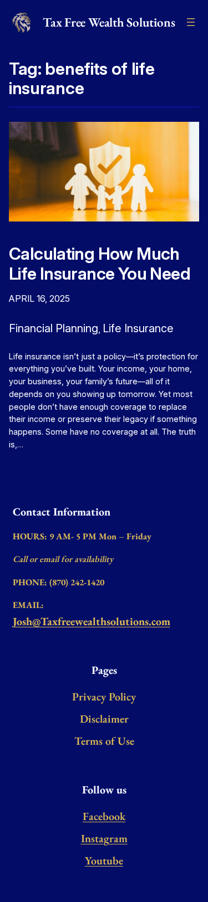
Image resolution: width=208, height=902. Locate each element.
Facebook (104, 816)
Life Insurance (138, 328)
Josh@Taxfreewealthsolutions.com (91, 621)
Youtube (104, 860)
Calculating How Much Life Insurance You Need (99, 263)
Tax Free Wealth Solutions (109, 22)
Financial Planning (53, 328)
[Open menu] (190, 22)
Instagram (104, 838)
